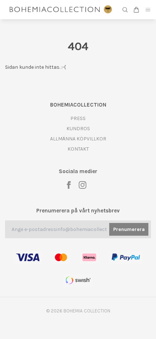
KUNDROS (78, 128)
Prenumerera (129, 229)
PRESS (78, 118)
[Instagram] (82, 185)
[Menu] (148, 10)
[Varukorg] (136, 10)
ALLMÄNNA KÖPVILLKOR (78, 139)
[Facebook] (69, 185)
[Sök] (125, 10)
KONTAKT (78, 149)
